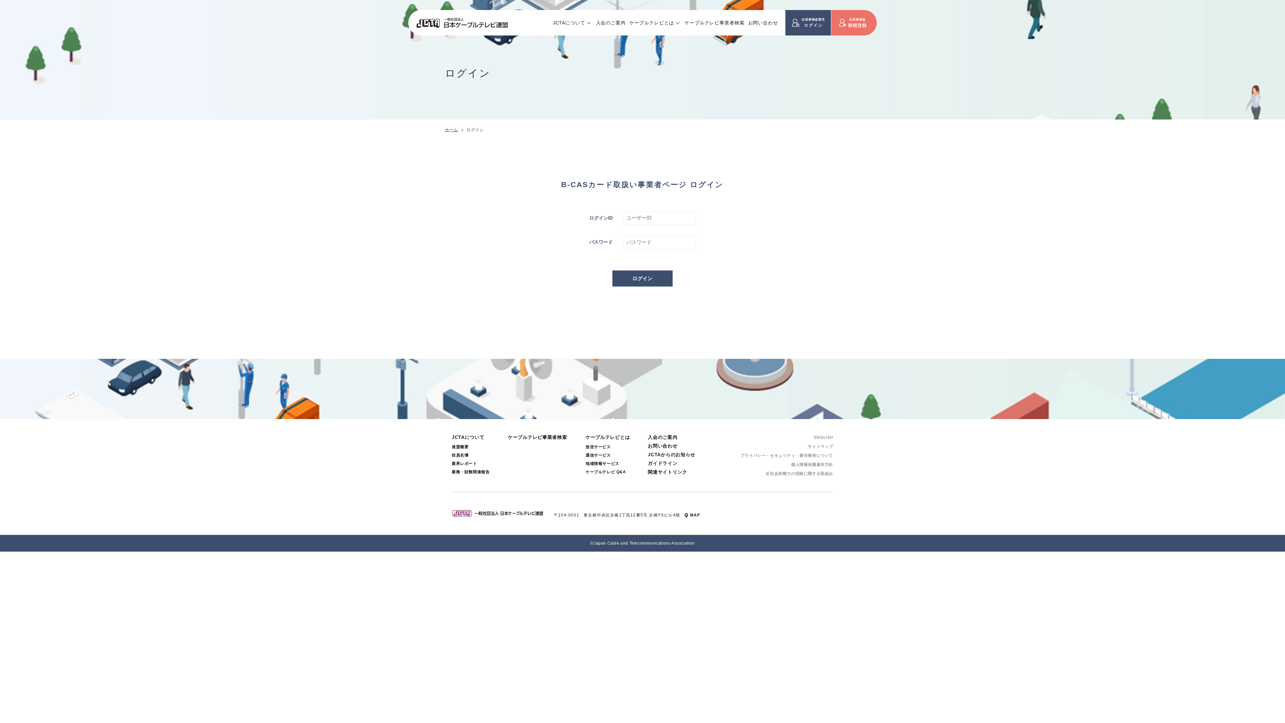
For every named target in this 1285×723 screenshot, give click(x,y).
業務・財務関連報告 (471, 472)
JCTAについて (569, 22)
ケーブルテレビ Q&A (606, 472)
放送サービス (598, 447)
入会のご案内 (611, 22)
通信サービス (598, 455)
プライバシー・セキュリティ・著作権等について (787, 455)
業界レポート (464, 463)
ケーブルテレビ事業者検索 (714, 22)
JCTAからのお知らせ (671, 454)
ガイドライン (662, 463)
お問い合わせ (763, 22)
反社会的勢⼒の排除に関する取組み (799, 473)
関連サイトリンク (667, 472)
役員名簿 (460, 455)
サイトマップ (820, 446)
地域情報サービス (602, 463)
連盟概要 (460, 447)
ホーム (451, 130)
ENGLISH (823, 437)
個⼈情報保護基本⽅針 (812, 464)
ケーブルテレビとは (651, 22)
